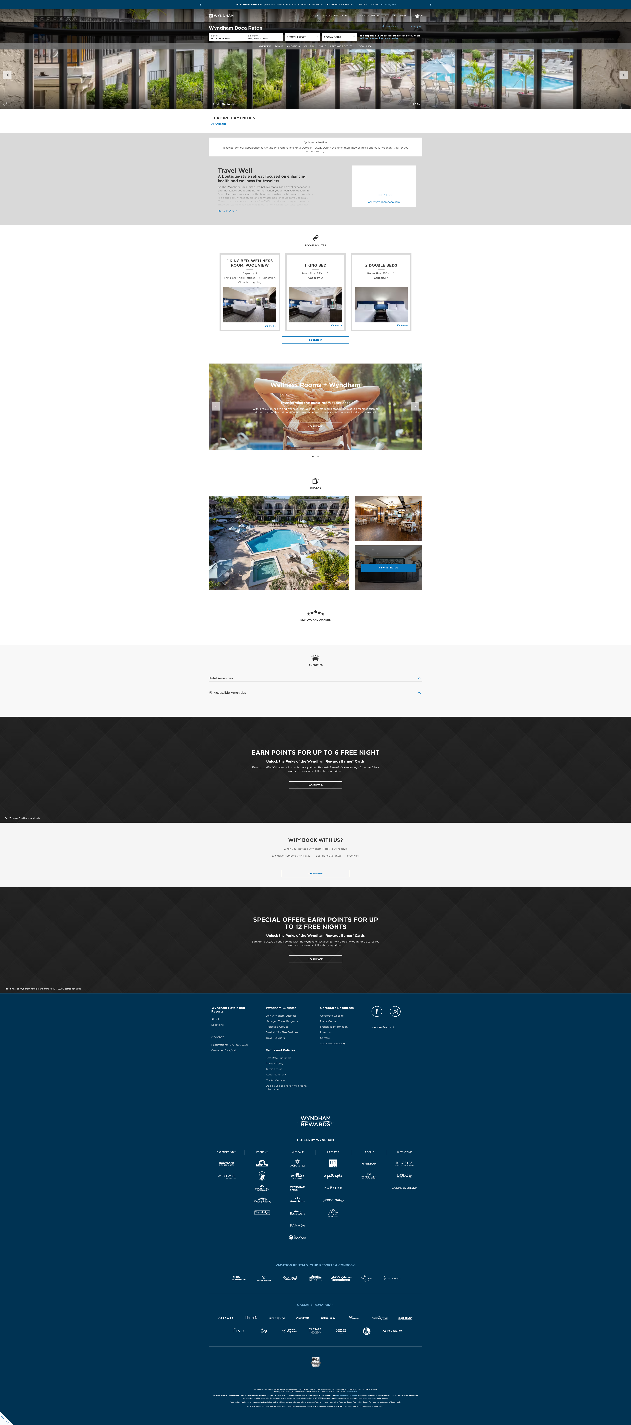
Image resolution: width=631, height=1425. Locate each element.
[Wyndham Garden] (298, 1188)
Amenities (293, 46)
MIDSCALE (298, 1152)
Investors (326, 1032)
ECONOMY (262, 1152)
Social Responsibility (333, 1043)
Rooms (279, 46)
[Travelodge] (262, 1213)
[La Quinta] (298, 1164)
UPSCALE (369, 1152)
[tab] (313, 456)
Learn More (315, 426)
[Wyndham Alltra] (333, 1213)
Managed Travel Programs (282, 1021)
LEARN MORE (315, 785)
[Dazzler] (333, 1188)
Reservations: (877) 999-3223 (229, 1044)
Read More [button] (226, 211)
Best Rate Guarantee (278, 1058)
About (215, 1019)
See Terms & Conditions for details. (22, 818)
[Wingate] (298, 1176)
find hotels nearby (388, 38)
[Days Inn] (262, 1164)
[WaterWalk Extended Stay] (226, 1176)
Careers (325, 1037)
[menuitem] (313, 15)
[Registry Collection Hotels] (404, 1164)
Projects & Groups (277, 1026)
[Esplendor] (333, 1176)
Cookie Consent (276, 1080)
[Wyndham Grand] (404, 1188)
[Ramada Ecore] (298, 1238)
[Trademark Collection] (369, 1176)
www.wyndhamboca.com (384, 201)
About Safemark (276, 1074)
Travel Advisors (275, 1037)
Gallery (309, 46)
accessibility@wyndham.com (346, 1396)
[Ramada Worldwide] (298, 1225)
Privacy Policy (274, 1063)
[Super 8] (262, 1176)
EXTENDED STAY (226, 1152)
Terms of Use (274, 1069)
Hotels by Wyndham (315, 1140)
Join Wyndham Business (281, 1015)
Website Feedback (383, 1027)
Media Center (328, 1021)
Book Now (315, 340)
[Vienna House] (333, 1201)
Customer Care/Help (224, 1050)
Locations (217, 1024)
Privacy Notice (351, 1392)
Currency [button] (413, 26)
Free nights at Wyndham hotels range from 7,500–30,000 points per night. (43, 989)
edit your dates (368, 38)
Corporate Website (331, 1015)
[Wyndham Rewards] (315, 1121)
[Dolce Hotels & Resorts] (404, 1176)
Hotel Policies (383, 195)
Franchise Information (334, 1026)
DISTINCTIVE (404, 1152)
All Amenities (218, 124)
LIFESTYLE (333, 1152)
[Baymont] (298, 1213)
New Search (392, 26)
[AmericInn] (298, 1201)
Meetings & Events (341, 46)
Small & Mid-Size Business (282, 1032)
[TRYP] (333, 1164)
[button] (200, 4)
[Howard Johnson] (262, 1201)
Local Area (365, 46)
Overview (265, 46)
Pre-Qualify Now (388, 4)
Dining (322, 46)
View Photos (388, 567)
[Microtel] (262, 1188)
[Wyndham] (369, 1164)
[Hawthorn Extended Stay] (226, 1164)
